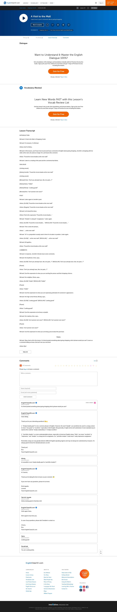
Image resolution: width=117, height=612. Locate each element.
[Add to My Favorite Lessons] (52, 25)
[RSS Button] (21, 365)
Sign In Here (64, 77)
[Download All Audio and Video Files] (68, 25)
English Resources (30, 586)
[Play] (21, 87)
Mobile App (28, 591)
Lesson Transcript (52, 37)
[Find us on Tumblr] (81, 590)
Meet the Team (47, 577)
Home (27, 572)
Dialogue (25, 37)
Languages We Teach (49, 586)
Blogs (45, 591)
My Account (64, 579)
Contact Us (64, 588)
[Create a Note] (58, 25)
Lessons (25, 3)
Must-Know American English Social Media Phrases (61, 30)
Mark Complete (37, 24)
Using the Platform (66, 581)
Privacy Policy (77, 607)
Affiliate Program (48, 593)
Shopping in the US (32, 7)
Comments (66, 37)
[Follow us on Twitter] (81, 587)
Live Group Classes (31, 584)
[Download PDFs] (63, 25)
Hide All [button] (25, 352)
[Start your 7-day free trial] (84, 574)
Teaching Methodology (67, 584)
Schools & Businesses (49, 588)
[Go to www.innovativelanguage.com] (58, 604)
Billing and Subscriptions (68, 577)
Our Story (46, 575)
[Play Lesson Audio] (23, 18)
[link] (77, 8)
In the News (47, 584)
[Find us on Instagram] (84, 590)
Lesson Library (23, 7)
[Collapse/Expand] (59, 360)
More (51, 3)
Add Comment (27, 396)
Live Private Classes (31, 581)
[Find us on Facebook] (87, 587)
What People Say (48, 579)
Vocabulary (34, 3)
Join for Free (58, 71)
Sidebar (95, 8)
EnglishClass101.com (68, 607)
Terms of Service (74, 609)
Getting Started (65, 575)
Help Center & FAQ (66, 572)
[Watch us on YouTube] (84, 587)
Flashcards (28, 577)
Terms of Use (85, 607)
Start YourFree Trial (110, 3)
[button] (96, 3)
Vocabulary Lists (30, 579)
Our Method (47, 572)
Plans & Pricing (47, 581)
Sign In (101, 3)
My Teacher (43, 3)
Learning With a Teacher (68, 586)
